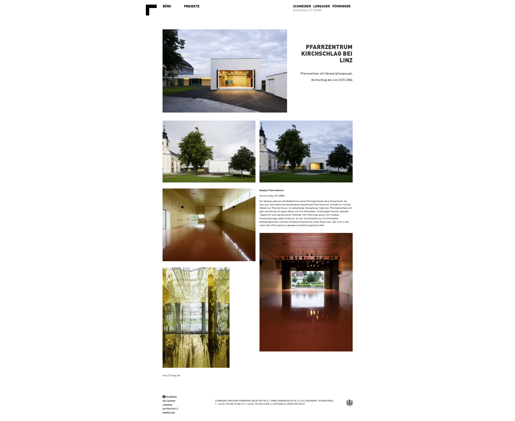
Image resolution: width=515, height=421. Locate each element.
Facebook (171, 396)
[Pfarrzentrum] (225, 70)
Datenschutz (170, 408)
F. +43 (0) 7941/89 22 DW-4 (258, 404)
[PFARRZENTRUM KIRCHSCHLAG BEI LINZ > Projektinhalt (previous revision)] (209, 151)
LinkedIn (167, 405)
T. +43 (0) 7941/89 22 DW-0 (229, 404)
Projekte (192, 6)
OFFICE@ (277, 404)
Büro (167, 6)
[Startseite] (153, 10)
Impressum (169, 412)
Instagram (169, 400)
